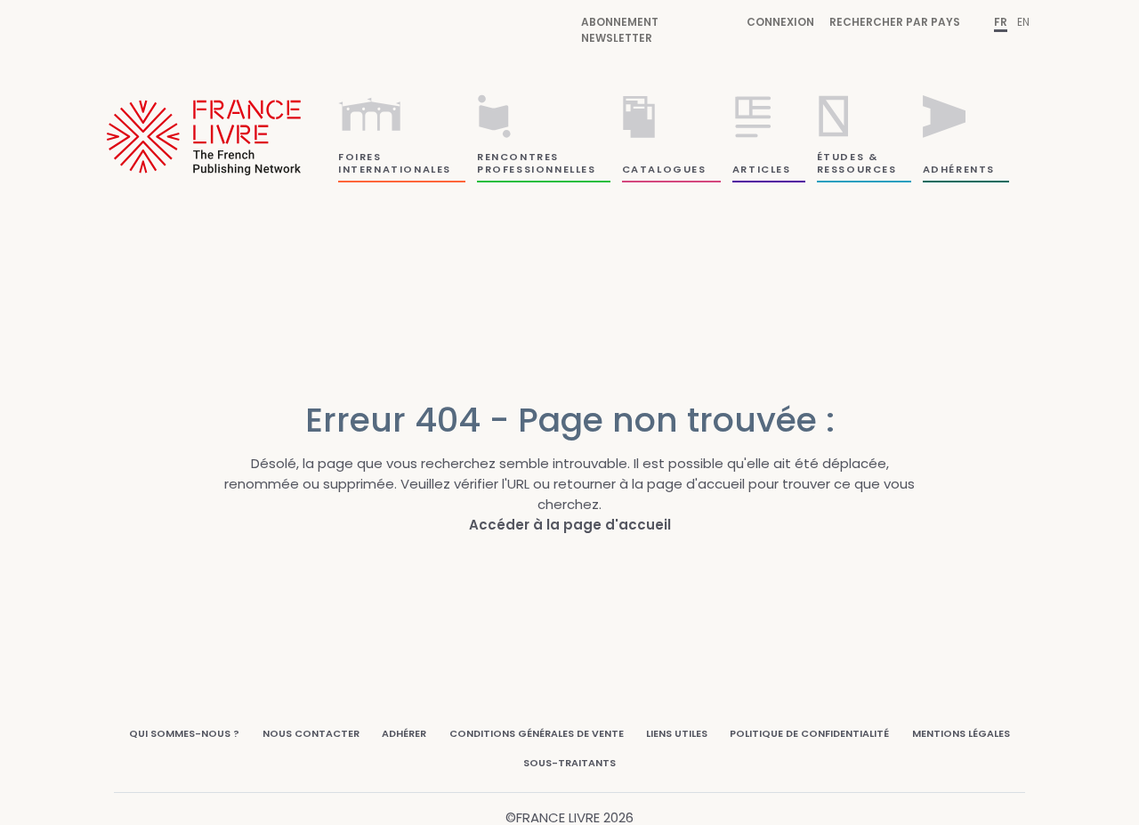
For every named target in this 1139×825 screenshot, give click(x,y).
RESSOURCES (857, 169)
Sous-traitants (569, 763)
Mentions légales (961, 733)
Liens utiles (676, 733)
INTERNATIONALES (394, 169)
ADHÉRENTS (959, 169)
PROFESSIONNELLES (536, 169)
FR (1000, 21)
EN (1023, 21)
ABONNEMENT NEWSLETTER (619, 29)
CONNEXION (780, 21)
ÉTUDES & (847, 156)
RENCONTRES (518, 156)
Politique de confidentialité (809, 733)
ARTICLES (761, 169)
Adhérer (404, 733)
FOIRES (360, 156)
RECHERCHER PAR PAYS (894, 21)
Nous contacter (311, 733)
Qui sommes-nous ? (184, 733)
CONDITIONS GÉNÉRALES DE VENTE (536, 733)
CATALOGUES (664, 169)
